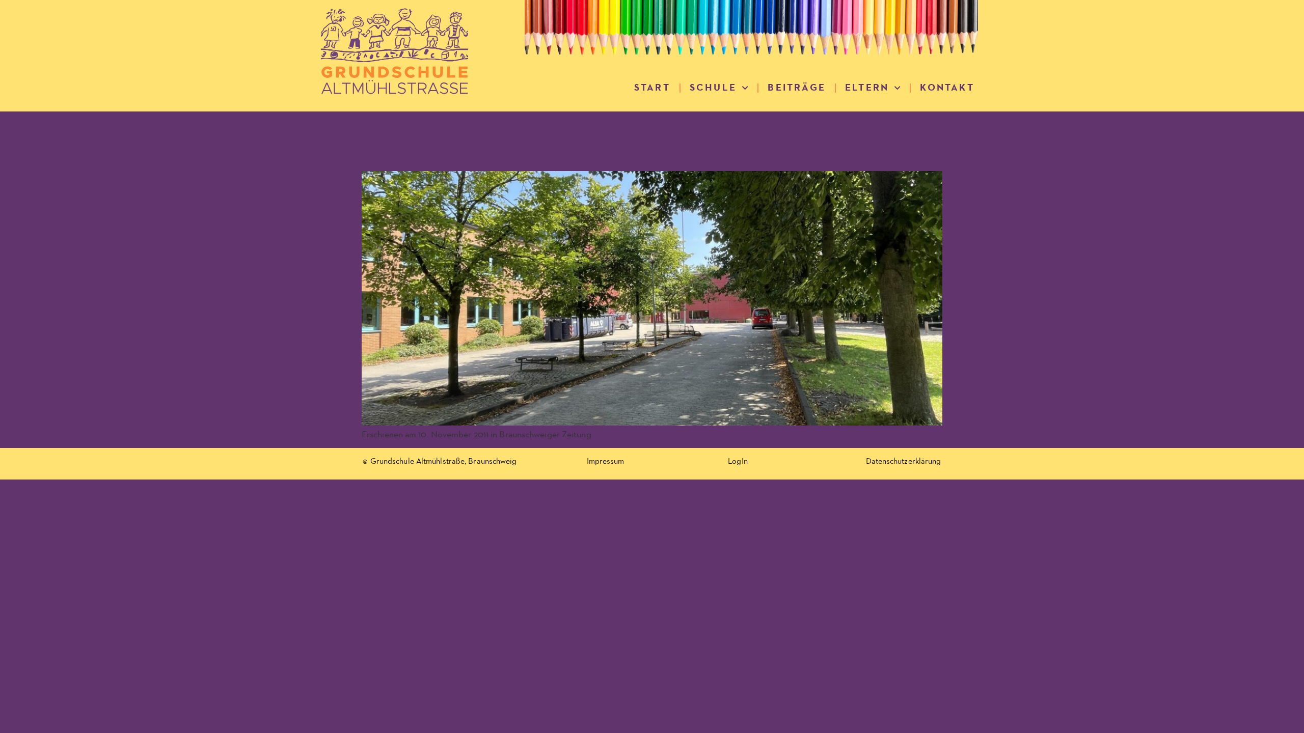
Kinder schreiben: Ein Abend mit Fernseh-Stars (484, 153)
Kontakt (947, 88)
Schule (713, 88)
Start (652, 88)
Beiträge (797, 88)
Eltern (867, 88)
